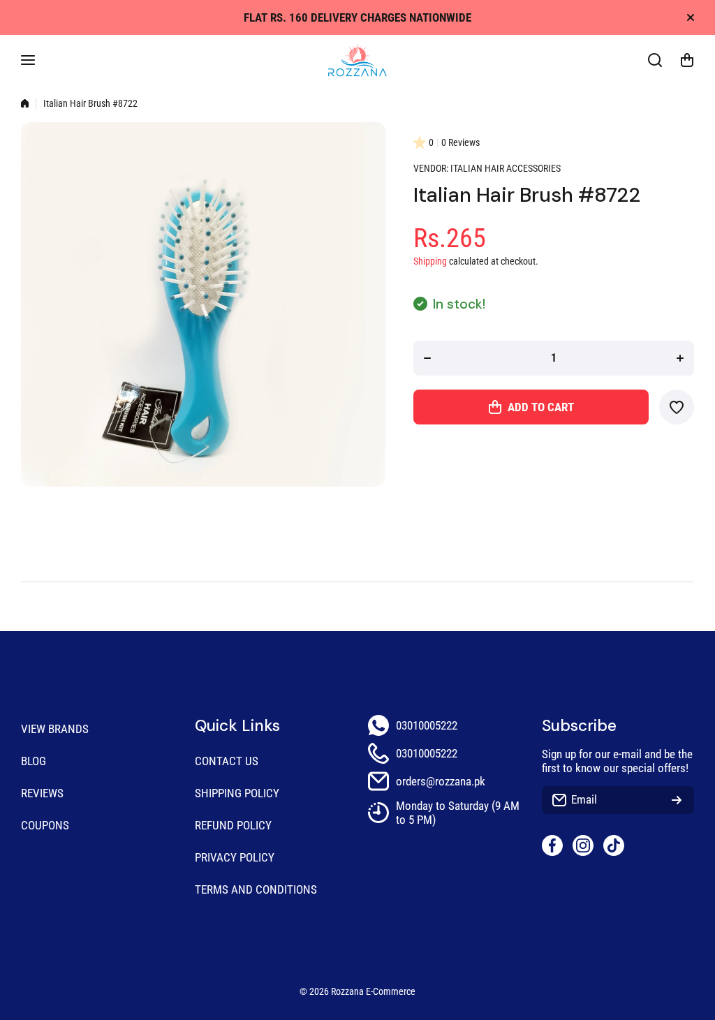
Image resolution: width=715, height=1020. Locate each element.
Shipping (430, 261)
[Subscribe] (676, 800)
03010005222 (426, 725)
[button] (687, 60)
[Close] (691, 17)
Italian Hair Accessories (505, 169)
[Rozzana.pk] (357, 60)
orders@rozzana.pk (440, 781)
